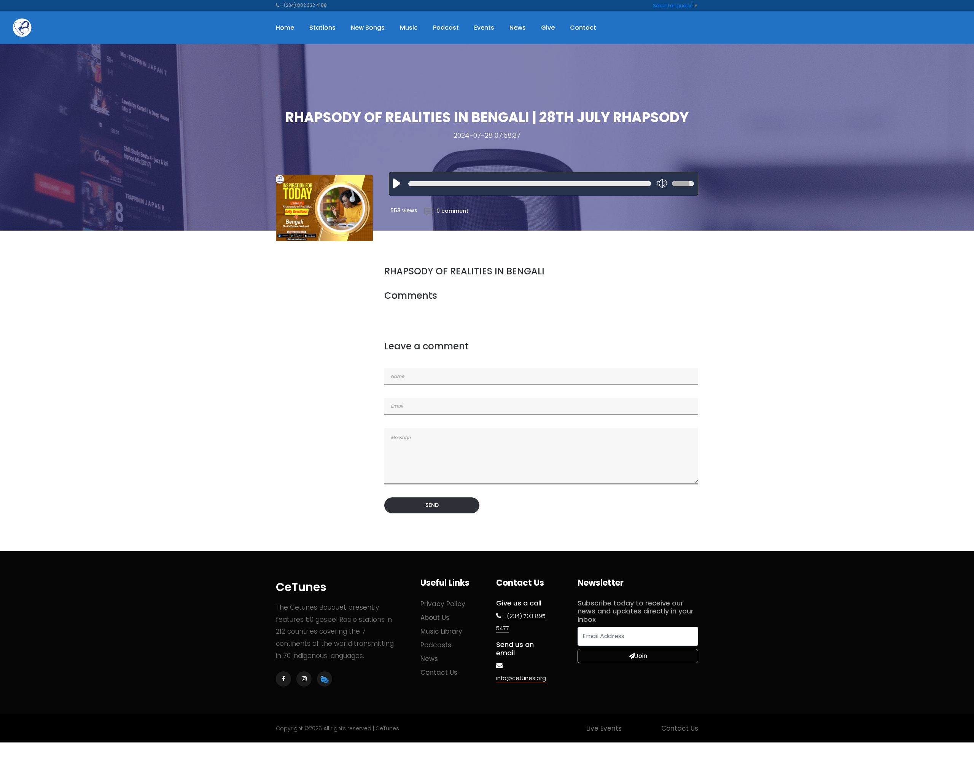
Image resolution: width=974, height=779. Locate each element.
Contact (583, 27)
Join (641, 656)
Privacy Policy (442, 604)
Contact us (438, 672)
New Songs (368, 27)
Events (484, 27)
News (517, 27)
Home (285, 27)
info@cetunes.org (521, 678)
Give (548, 27)
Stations (322, 27)
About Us (434, 617)
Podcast (446, 27)
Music (409, 27)
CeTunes (301, 587)
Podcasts (435, 645)
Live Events (604, 728)
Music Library (441, 631)
